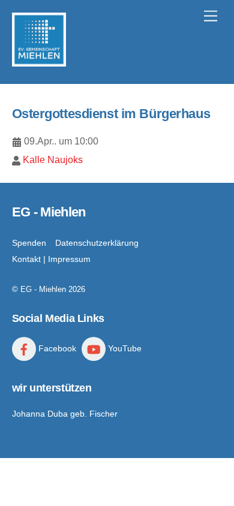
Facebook (56, 348)
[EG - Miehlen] (39, 61)
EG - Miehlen (43, 289)
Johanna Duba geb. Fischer (65, 413)
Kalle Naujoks (53, 160)
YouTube (124, 348)
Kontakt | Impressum (51, 259)
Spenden (29, 243)
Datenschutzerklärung (97, 243)
